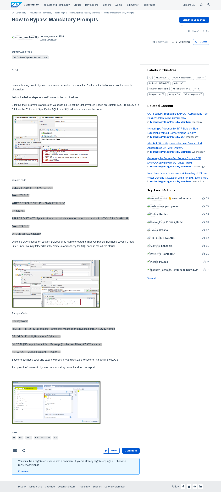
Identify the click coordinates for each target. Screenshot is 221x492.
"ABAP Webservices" (182, 78)
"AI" (195, 89)
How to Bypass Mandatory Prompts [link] (118, 13)
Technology (60, 13)
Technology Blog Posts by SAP (167, 137)
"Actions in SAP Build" (158, 83)
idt (55, 437)
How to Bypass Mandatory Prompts (55, 20)
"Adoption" (178, 83)
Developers (91, 5)
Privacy (22, 486)
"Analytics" (173, 94)
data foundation (42, 437)
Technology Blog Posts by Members (84, 13)
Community (31, 4)
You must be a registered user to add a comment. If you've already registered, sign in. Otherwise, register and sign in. (72, 463)
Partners (106, 5)
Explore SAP (189, 5)
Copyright (50, 486)
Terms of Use (35, 486)
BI (14, 437)
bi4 (20, 437)
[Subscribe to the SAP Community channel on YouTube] (194, 486)
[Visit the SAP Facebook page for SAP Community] (183, 486)
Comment (23, 471)
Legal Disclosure (67, 486)
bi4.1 (29, 437)
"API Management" (192, 94)
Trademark (84, 486)
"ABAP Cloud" (161, 78)
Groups (77, 5)
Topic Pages (148, 5)
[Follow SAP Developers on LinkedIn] (200, 486)
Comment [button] (131, 450)
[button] (195, 42)
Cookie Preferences (115, 486)
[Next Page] (180, 97)
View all (151, 278)
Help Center (132, 5)
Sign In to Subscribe (194, 20)
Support (97, 486)
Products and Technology (56, 5)
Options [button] (181, 25)
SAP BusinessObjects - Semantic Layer (30, 57)
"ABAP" (200, 78)
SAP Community (19, 13)
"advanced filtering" (157, 89)
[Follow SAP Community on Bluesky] (189, 486)
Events (118, 5)
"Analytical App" (156, 94)
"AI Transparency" (180, 89)
